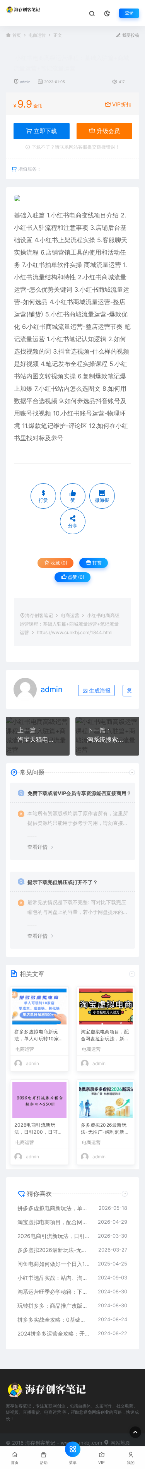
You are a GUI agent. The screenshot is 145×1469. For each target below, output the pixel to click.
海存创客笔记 (39, 615)
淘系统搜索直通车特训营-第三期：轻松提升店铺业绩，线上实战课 (107, 739)
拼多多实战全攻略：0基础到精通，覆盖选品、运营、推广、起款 (53, 1319)
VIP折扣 (121, 104)
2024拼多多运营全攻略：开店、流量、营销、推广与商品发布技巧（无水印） (53, 1333)
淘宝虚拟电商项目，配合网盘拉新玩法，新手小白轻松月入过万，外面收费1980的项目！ (105, 1036)
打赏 (96, 563)
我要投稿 (130, 35)
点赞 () (75, 577)
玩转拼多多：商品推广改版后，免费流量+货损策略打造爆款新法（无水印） (53, 1305)
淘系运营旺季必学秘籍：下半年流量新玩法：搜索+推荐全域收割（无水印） (53, 1291)
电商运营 (37, 35)
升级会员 (107, 131)
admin (25, 82)
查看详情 (37, 847)
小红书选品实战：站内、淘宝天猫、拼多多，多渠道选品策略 (53, 1277)
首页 (16, 35)
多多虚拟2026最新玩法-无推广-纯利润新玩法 (105, 1129)
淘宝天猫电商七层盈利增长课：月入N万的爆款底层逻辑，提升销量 (37, 739)
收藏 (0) (58, 563)
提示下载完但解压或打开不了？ (62, 882)
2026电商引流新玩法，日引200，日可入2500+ (38, 1129)
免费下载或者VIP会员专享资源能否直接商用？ (79, 793)
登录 (129, 12)
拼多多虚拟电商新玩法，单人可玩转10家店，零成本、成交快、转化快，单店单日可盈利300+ (38, 1036)
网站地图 (120, 1443)
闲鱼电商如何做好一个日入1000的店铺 (53, 1263)
